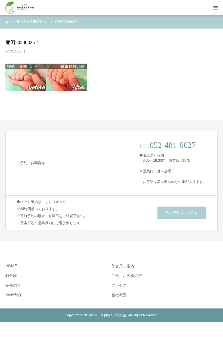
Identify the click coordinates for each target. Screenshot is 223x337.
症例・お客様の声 (127, 275)
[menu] (215, 7)
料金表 (11, 275)
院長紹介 (13, 285)
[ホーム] (7, 21)
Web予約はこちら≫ (182, 213)
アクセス (119, 285)
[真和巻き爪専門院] (20, 8)
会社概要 (119, 295)
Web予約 (13, 295)
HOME (11, 266)
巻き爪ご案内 (123, 266)
